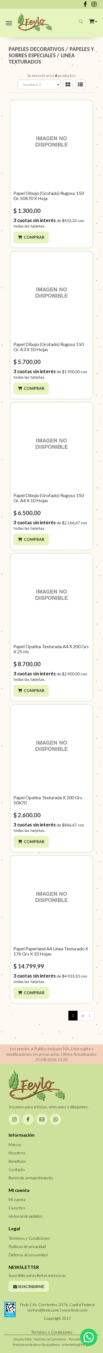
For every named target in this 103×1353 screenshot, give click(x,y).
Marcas (15, 1144)
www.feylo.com (75, 1309)
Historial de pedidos (25, 1216)
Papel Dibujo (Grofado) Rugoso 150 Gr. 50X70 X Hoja (48, 195)
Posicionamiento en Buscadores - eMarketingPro (48, 1344)
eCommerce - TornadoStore (68, 1339)
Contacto (17, 1169)
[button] (93, 20)
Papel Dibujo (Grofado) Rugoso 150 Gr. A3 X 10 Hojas (48, 346)
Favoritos (17, 1207)
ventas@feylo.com (43, 1309)
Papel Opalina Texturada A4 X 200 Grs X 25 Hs (51, 649)
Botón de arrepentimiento (31, 1177)
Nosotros (17, 1152)
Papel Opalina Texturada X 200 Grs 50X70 (47, 800)
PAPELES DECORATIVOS (36, 49)
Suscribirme (30, 1286)
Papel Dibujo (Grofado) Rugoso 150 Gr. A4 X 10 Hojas (48, 497)
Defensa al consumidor (28, 1254)
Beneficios (17, 1161)
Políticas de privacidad (27, 1246)
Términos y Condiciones (29, 1238)
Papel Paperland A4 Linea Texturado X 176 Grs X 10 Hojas (50, 951)
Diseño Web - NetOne (29, 1339)
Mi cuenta (17, 1199)
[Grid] (68, 84)
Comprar (34, 237)
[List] (80, 84)
